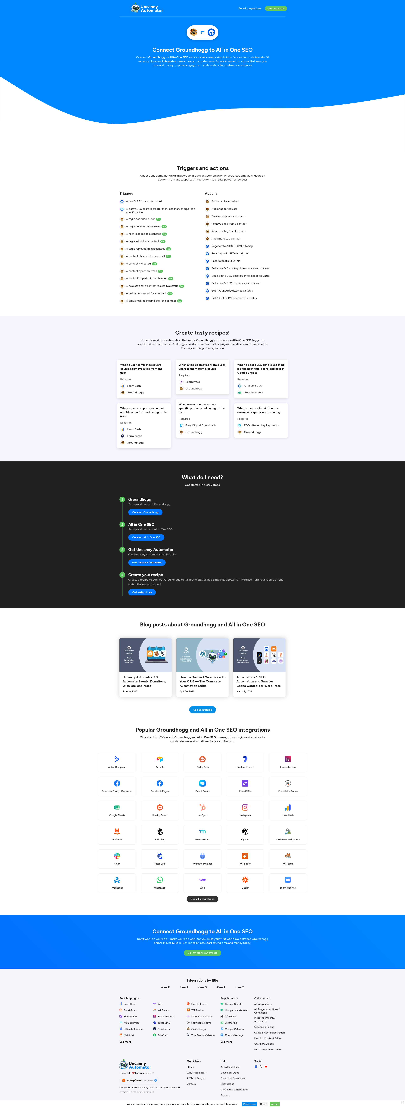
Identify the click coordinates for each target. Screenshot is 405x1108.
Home (190, 1066)
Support (225, 1095)
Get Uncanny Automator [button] (147, 562)
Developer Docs (230, 1072)
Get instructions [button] (142, 592)
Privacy (123, 1091)
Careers (191, 1083)
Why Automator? (197, 1072)
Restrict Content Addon (268, 1038)
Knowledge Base (230, 1066)
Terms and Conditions (141, 1091)
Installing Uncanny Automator (264, 1019)
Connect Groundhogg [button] (145, 512)
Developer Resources (233, 1078)
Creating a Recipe (264, 1026)
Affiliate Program (196, 1078)
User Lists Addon (264, 1043)
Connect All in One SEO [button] (146, 537)
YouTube (266, 1066)
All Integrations (263, 1004)
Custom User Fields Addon (269, 1032)
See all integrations (202, 898)
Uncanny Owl (146, 1072)
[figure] (122, 201)
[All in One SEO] (211, 32)
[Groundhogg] (194, 32)
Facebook (256, 1066)
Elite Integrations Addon (268, 1049)
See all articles (202, 709)
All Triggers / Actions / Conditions (267, 1011)
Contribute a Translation (234, 1089)
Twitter (261, 1066)
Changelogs (227, 1083)
